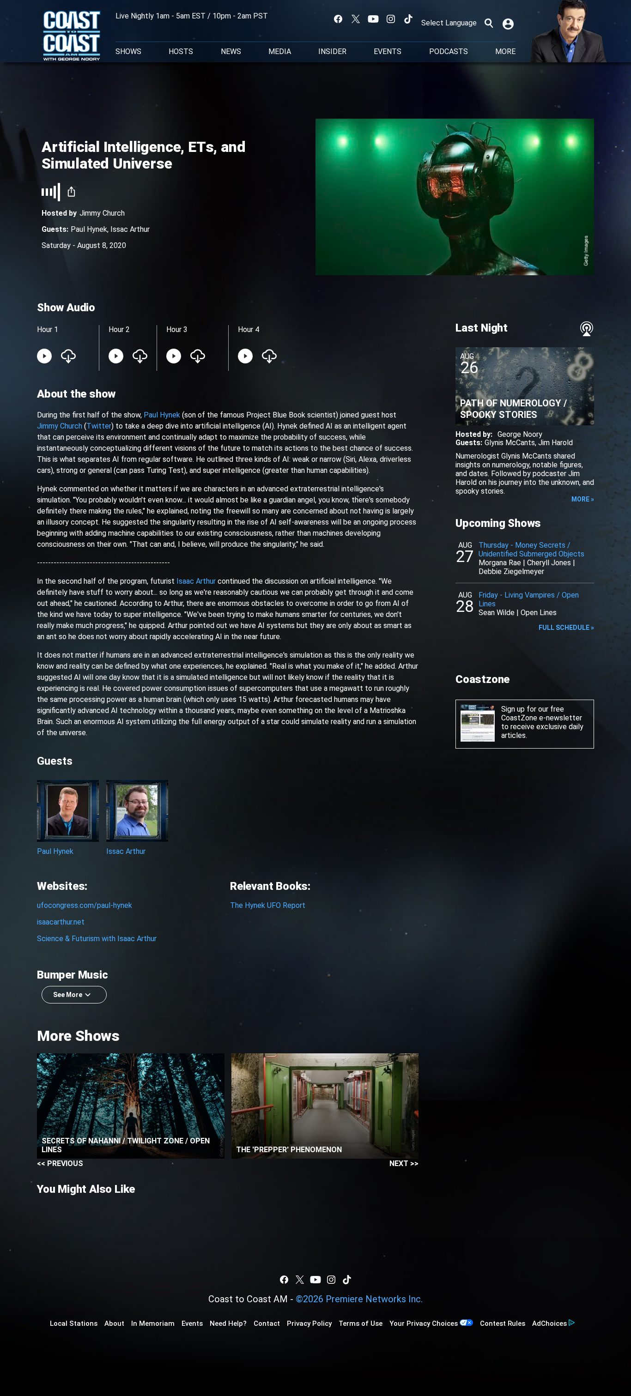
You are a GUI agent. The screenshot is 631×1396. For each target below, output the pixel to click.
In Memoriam (153, 1323)
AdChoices (549, 1323)
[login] (509, 23)
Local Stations (73, 1323)
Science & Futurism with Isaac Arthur (97, 938)
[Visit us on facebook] (338, 18)
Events (387, 52)
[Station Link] (72, 36)
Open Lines (539, 612)
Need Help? (228, 1323)
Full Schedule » (566, 627)
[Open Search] (488, 23)
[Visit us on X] (355, 18)
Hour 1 (47, 329)
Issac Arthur (130, 229)
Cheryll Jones (549, 562)
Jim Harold (555, 442)
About (114, 1323)
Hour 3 (177, 329)
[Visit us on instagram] (390, 18)
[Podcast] (586, 328)
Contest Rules (502, 1323)
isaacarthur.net (61, 922)
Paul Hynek (89, 229)
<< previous (60, 1163)
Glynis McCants (510, 442)
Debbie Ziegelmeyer (511, 571)
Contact (267, 1323)
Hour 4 (248, 329)
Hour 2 (119, 329)
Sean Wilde (497, 612)
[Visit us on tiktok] (408, 18)
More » (582, 499)
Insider (332, 52)
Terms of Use (360, 1323)
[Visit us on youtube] (373, 18)
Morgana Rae (500, 562)
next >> (404, 1163)
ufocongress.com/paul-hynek (84, 905)
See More (67, 994)
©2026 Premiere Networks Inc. (359, 1299)
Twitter (98, 426)
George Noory (520, 434)
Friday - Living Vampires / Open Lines (529, 599)
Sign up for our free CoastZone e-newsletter (541, 713)
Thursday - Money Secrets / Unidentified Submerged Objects (531, 549)
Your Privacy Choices (423, 1323)
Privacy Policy (309, 1323)
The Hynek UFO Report (267, 905)
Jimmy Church (102, 213)
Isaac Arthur (196, 581)
